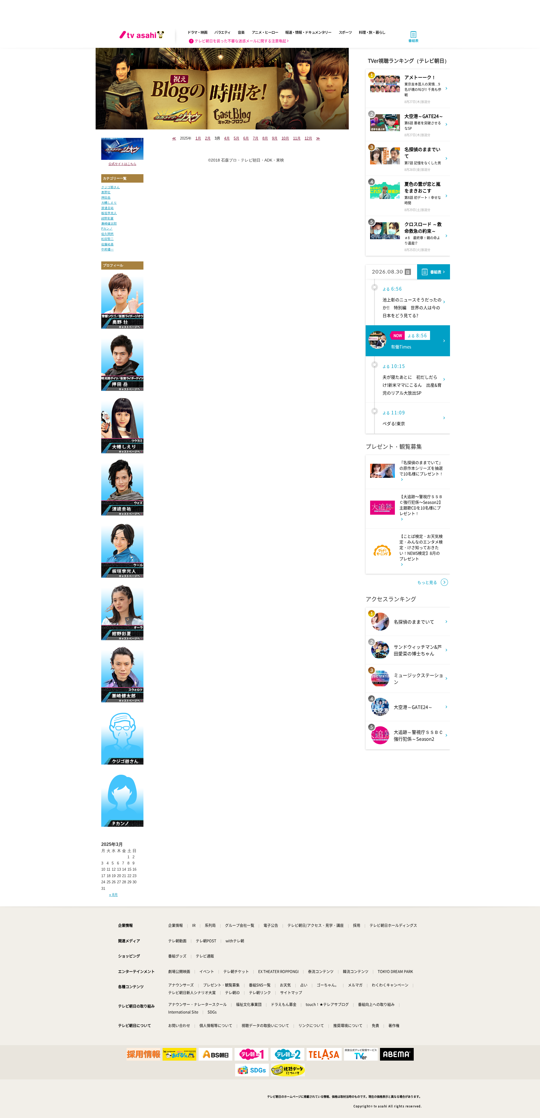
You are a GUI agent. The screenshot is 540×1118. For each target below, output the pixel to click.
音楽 (241, 32)
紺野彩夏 (107, 218)
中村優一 (107, 249)
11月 (297, 138)
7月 (255, 138)
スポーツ (345, 32)
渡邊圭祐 (107, 208)
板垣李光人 (109, 213)
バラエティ (222, 32)
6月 (246, 138)
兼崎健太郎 (109, 223)
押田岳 (106, 197)
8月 (265, 138)
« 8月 (113, 895)
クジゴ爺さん (110, 187)
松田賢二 (107, 239)
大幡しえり (109, 202)
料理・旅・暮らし (372, 32)
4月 (227, 138)
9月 (275, 138)
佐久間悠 (107, 234)
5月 (236, 138)
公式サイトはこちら (122, 163)
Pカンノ (106, 228)
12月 (308, 138)
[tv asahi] (142, 37)
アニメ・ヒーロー (265, 32)
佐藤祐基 (107, 244)
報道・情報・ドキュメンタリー (308, 32)
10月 (285, 138)
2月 (208, 138)
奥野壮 (106, 192)
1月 (198, 138)
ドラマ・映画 (197, 32)
